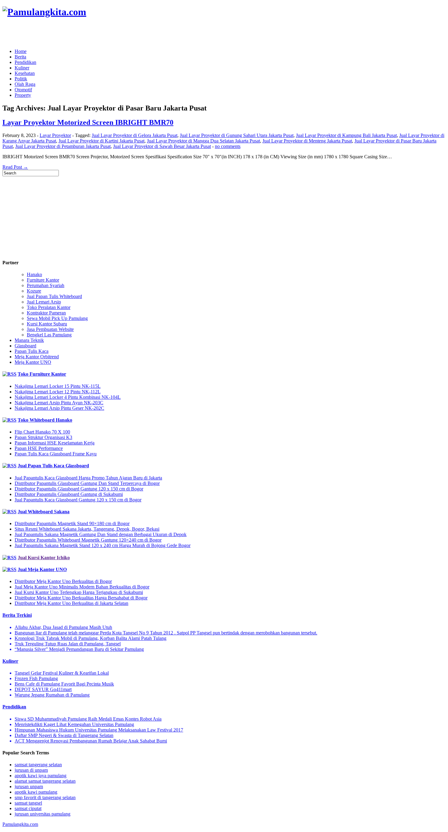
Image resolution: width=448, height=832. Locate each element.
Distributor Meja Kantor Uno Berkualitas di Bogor (63, 581)
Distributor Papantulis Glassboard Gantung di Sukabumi (69, 494)
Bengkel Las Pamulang (49, 334)
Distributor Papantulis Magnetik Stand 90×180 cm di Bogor (72, 523)
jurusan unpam (29, 786)
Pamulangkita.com (20, 824)
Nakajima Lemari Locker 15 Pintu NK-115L (58, 386)
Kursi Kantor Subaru (47, 323)
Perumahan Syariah (45, 285)
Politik (21, 78)
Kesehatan (25, 73)
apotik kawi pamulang (36, 792)
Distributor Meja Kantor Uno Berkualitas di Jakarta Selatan (71, 603)
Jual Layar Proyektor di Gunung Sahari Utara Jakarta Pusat (236, 135)
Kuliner (22, 67)
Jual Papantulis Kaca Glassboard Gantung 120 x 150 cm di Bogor (78, 499)
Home (21, 51)
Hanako (34, 274)
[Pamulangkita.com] (44, 11)
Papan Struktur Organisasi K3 (43, 437)
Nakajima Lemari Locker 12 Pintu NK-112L (58, 391)
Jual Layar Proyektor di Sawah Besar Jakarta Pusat (162, 146)
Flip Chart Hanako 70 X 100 (42, 431)
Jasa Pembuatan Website (50, 329)
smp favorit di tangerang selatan (45, 797)
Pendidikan (25, 62)
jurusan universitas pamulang (42, 813)
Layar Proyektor (55, 135)
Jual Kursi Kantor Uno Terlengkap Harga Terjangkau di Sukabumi (79, 592)
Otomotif (23, 89)
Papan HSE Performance (39, 448)
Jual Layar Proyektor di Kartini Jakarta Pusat (101, 140)
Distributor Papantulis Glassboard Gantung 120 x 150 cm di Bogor (79, 488)
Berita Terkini (17, 615)
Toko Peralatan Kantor (48, 307)
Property (23, 95)
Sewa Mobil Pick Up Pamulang (57, 318)
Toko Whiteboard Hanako (45, 420)
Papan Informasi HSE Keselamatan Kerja (54, 442)
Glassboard (25, 345)
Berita (20, 56)
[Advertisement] (73, 33)
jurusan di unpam (31, 770)
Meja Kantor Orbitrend (37, 356)
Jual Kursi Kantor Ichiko (44, 557)
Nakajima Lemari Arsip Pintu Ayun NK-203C (59, 402)
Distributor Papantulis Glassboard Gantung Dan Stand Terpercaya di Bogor (87, 483)
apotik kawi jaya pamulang (40, 775)
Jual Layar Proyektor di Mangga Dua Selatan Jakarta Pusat (203, 140)
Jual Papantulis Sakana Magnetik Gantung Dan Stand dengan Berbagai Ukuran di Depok (101, 534)
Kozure (34, 290)
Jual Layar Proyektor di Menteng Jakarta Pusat (307, 140)
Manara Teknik (29, 340)
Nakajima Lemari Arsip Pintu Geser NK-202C (59, 408)
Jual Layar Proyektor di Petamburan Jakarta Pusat (63, 146)
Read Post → (15, 167)
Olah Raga (25, 84)
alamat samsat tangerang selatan (45, 781)
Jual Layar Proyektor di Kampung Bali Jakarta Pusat (346, 135)
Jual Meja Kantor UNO (42, 569)
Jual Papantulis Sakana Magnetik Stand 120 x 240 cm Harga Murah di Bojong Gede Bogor (102, 545)
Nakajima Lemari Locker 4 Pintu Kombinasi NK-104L (68, 397)
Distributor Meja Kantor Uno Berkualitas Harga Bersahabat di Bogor (81, 597)
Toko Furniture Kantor (42, 374)
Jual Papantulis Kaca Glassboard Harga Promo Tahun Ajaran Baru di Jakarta (88, 477)
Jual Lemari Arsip (44, 301)
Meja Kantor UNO (33, 362)
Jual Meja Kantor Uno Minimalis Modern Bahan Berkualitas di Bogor (82, 586)
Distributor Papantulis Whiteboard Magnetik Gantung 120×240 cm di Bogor (88, 539)
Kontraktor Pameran (46, 312)
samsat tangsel (28, 803)
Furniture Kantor (43, 280)
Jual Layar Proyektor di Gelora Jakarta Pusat (134, 135)
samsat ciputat (28, 808)
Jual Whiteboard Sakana (43, 511)
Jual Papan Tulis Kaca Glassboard (53, 465)
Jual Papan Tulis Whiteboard (54, 296)
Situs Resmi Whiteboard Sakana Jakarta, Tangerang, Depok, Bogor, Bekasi (87, 529)
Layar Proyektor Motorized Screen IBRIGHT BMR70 (87, 122)
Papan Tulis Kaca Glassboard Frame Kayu (56, 453)
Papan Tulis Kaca (31, 351)
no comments (227, 146)
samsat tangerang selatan (38, 764)
